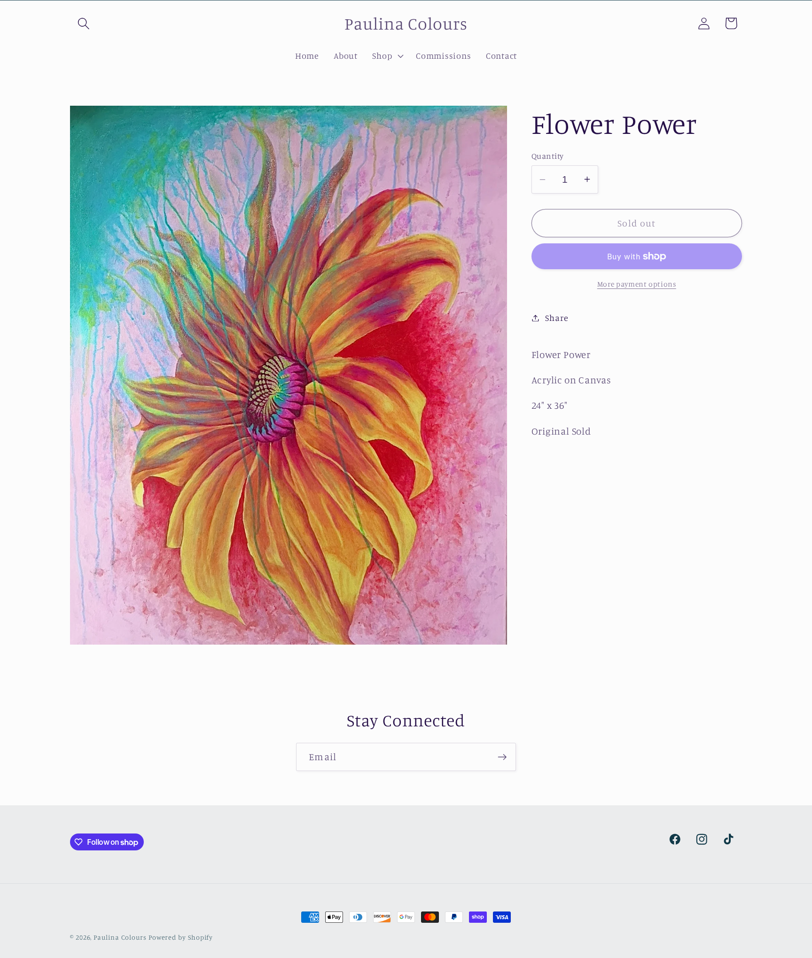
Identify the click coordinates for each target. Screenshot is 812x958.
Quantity (547, 156)
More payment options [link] (636, 284)
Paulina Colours (120, 937)
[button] (83, 23)
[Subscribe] (502, 757)
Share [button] (556, 317)
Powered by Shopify (180, 937)
